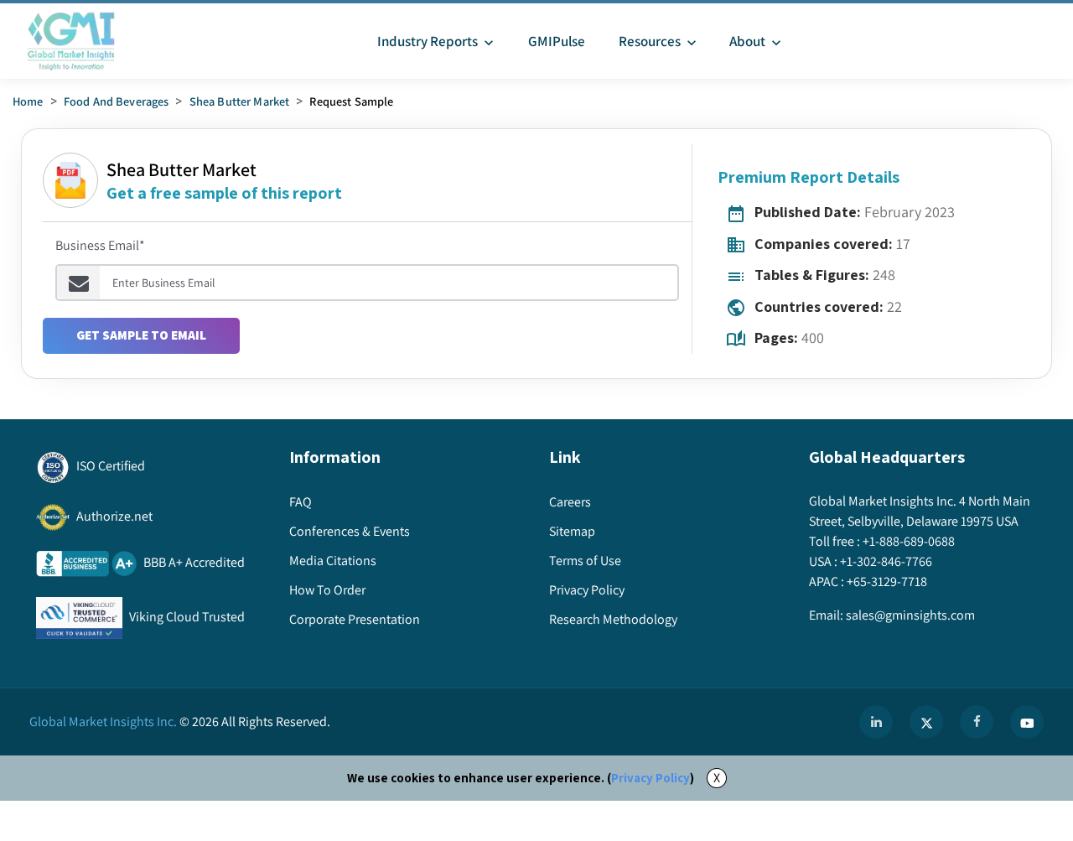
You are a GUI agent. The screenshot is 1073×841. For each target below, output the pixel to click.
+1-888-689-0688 (909, 541)
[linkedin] (876, 722)
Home (28, 101)
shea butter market (239, 101)
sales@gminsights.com (910, 615)
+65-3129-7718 (887, 581)
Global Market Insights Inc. (103, 721)
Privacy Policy (650, 778)
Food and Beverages (116, 101)
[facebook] (976, 722)
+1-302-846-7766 (886, 561)
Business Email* (100, 245)
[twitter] (926, 722)
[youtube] (1027, 722)
